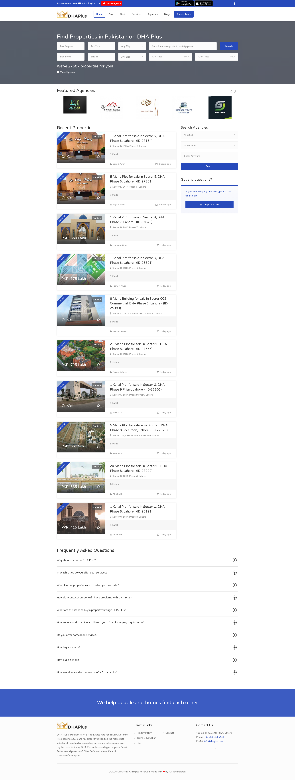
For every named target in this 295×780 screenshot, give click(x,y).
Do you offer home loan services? (77, 635)
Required (136, 14)
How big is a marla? (69, 660)
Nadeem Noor (119, 245)
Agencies (153, 14)
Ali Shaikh (117, 494)
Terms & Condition (146, 738)
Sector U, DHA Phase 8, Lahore (129, 476)
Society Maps (184, 14)
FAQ (139, 743)
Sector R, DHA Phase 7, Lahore (129, 227)
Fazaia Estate (119, 372)
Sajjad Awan (118, 164)
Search (229, 46)
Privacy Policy (144, 732)
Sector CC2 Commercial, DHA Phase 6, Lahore (137, 313)
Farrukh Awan (119, 286)
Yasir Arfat (117, 412)
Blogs (167, 14)
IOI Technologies (178, 771)
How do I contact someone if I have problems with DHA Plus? (94, 597)
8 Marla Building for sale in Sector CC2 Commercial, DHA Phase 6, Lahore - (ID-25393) (139, 303)
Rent (122, 14)
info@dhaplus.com (91, 3)
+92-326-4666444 (68, 3)
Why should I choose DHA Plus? (76, 560)
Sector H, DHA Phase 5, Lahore (129, 354)
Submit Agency (113, 3)
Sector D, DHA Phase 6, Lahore (129, 268)
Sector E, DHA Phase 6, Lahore (129, 186)
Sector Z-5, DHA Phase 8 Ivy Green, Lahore (135, 435)
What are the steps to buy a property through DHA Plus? (91, 610)
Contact (169, 732)
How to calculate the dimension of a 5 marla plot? (87, 672)
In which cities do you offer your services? (82, 572)
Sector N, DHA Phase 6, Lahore (129, 146)
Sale (111, 14)
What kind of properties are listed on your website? (88, 585)
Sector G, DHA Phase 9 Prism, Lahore (132, 394)
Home (99, 14)
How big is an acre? (68, 647)
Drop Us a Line (211, 204)
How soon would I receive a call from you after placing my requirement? (100, 622)
